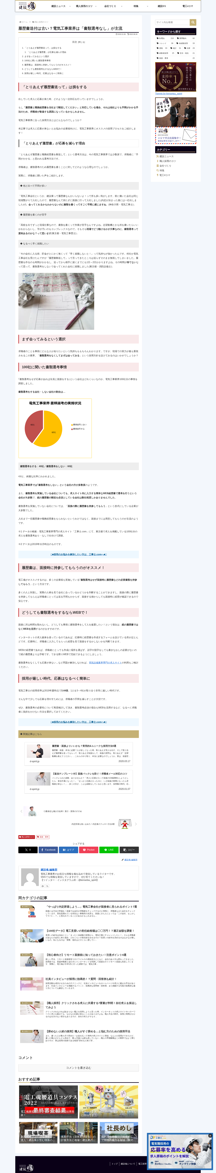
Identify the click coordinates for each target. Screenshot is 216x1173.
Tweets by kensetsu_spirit (168, 93)
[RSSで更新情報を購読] (47, 886)
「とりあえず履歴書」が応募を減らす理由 (46, 52)
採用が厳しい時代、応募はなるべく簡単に (43, 73)
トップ (115, 1164)
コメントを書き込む (78, 1067)
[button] (129, 850)
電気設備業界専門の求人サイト (105, 662)
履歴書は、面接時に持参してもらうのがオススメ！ (48, 65)
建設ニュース (167, 156)
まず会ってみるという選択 (36, 56)
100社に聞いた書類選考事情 (37, 60)
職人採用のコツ (28, 837)
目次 (74, 42)
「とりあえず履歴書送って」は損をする (42, 48)
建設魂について (128, 1164)
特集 (162, 170)
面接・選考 (44, 837)
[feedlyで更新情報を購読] (43, 886)
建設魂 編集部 (49, 869)
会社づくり (165, 166)
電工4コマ (164, 175)
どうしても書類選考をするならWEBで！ (43, 69)
